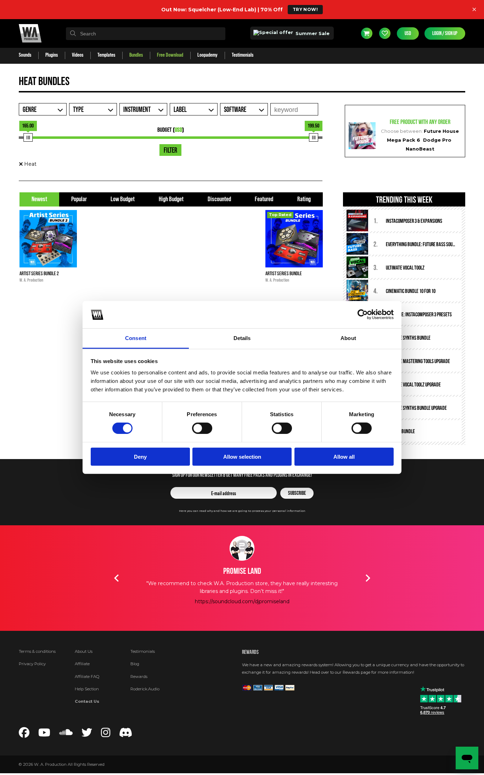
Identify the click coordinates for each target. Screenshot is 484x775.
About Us (83, 651)
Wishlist (384, 33)
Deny (140, 456)
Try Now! (305, 9)
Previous (116, 578)
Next (367, 578)
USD (408, 33)
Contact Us (87, 701)
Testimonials (142, 651)
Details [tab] (242, 338)
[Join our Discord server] (126, 734)
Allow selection (242, 456)
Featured (264, 199)
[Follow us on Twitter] (86, 734)
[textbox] (145, 33)
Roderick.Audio (144, 688)
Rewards (138, 676)
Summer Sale (312, 33)
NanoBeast (420, 149)
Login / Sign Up (444, 33)
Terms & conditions (37, 651)
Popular (79, 199)
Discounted (219, 199)
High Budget (171, 199)
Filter (170, 150)
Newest (39, 199)
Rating (304, 199)
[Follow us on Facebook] (24, 734)
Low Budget (123, 199)
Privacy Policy (32, 663)
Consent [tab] (135, 338)
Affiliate (82, 663)
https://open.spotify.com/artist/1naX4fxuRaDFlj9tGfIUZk (250, 617)
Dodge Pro (437, 140)
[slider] (28, 137)
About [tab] (348, 338)
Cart (366, 33)
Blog (134, 663)
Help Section (87, 688)
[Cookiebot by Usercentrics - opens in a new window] (363, 314)
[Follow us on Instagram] (105, 734)
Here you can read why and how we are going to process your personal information (242, 511)
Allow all (344, 456)
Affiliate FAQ (87, 676)
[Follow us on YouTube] (44, 734)
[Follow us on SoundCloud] (66, 734)
